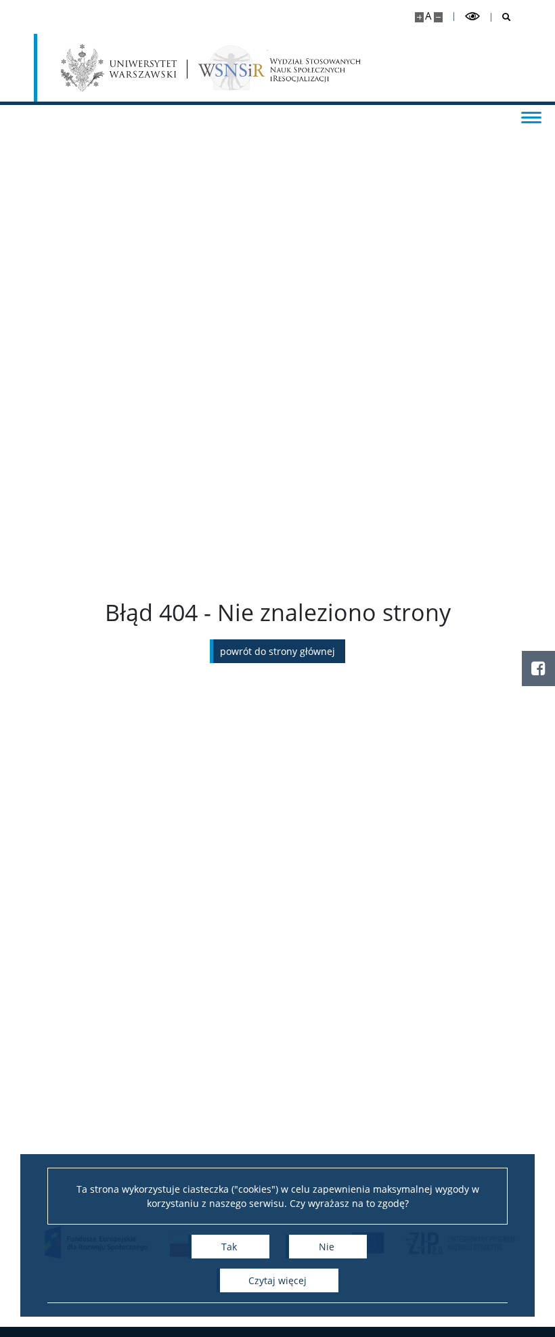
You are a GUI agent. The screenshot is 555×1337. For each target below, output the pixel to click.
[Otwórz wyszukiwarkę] (501, 17)
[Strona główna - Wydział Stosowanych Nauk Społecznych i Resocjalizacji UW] (279, 67)
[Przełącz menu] (531, 116)
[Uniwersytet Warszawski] (119, 67)
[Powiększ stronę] (419, 17)
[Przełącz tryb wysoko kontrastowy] (472, 16)
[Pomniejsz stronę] (438, 17)
